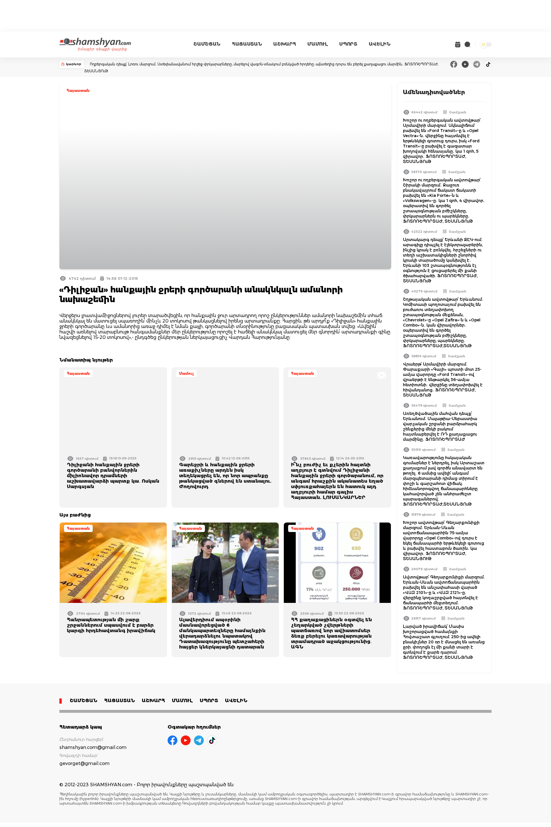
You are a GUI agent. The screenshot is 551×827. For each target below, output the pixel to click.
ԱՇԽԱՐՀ (284, 44)
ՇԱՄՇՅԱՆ (206, 44)
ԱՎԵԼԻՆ (380, 44)
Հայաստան (78, 90)
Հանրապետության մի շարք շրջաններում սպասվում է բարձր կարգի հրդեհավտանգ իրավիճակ (111, 625)
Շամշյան (457, 112)
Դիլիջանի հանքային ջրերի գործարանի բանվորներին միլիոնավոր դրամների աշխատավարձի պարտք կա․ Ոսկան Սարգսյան (113, 475)
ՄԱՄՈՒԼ (317, 44)
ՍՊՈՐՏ (348, 44)
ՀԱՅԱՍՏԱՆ (247, 44)
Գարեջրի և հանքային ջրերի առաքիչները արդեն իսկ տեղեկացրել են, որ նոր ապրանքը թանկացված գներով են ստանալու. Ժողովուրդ (225, 475)
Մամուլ (186, 373)
